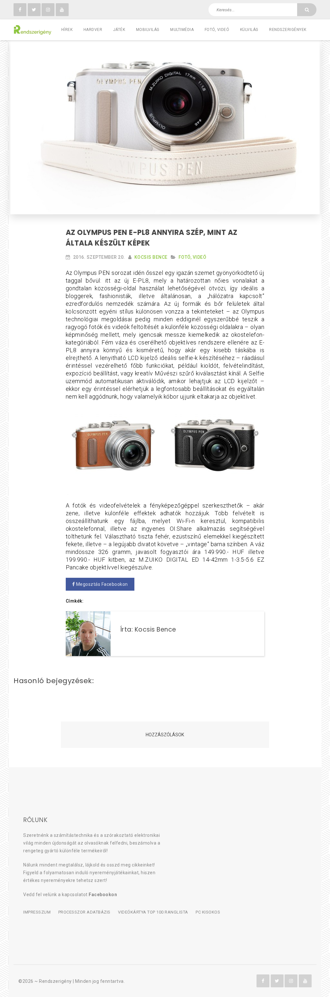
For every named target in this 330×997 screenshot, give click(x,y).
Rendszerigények (287, 29)
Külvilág (249, 29)
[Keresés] (306, 9)
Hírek (67, 29)
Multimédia (182, 29)
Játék (119, 29)
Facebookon (103, 894)
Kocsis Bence (151, 257)
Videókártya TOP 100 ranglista (153, 912)
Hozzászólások (165, 734)
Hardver (92, 29)
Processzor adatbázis (84, 912)
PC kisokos (208, 912)
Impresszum (37, 912)
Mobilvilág (148, 29)
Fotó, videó (217, 29)
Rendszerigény (55, 981)
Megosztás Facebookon (101, 584)
